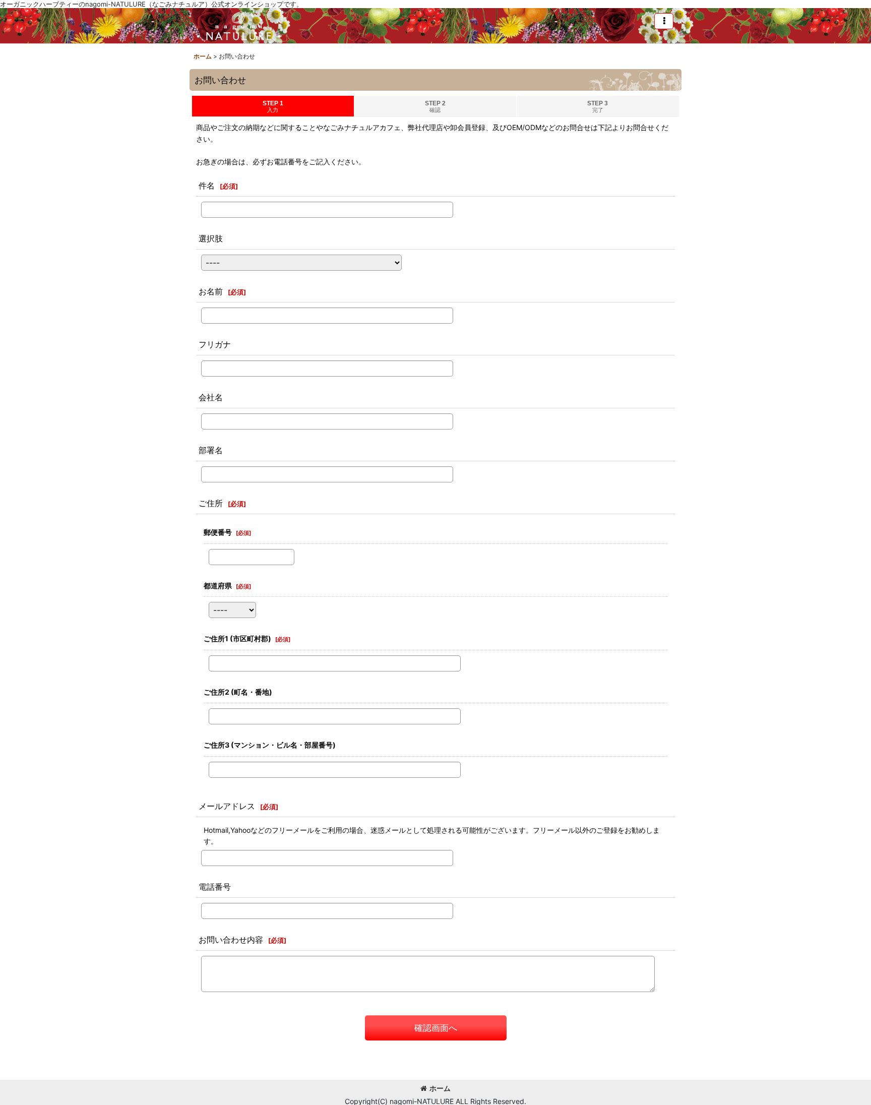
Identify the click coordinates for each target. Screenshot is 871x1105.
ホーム (440, 1088)
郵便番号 (218, 532)
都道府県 (218, 585)
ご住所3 (270, 745)
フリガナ (215, 344)
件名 (207, 185)
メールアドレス (227, 806)
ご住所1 (237, 638)
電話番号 (215, 887)
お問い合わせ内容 (231, 940)
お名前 (211, 291)
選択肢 (211, 238)
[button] (663, 21)
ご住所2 (238, 692)
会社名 (211, 397)
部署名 (211, 450)
